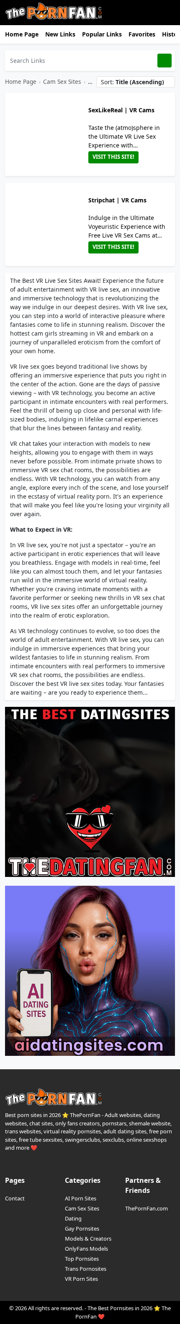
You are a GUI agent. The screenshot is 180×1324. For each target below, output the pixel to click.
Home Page (22, 34)
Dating (73, 1218)
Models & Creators (88, 1238)
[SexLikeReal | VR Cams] (48, 134)
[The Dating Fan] (90, 791)
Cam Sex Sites (62, 81)
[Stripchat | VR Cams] (48, 224)
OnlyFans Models (86, 1248)
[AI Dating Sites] (90, 970)
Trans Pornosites (85, 1268)
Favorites (142, 34)
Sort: (132, 82)
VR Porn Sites (81, 1279)
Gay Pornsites (82, 1228)
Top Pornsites (82, 1258)
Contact (15, 1198)
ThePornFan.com (146, 1208)
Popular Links (102, 34)
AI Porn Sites (80, 1198)
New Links (60, 34)
